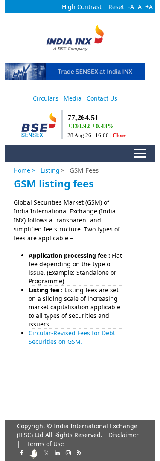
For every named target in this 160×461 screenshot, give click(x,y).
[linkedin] (56, 452)
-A (131, 7)
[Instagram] (67, 452)
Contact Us (102, 98)
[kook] (32, 452)
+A (149, 7)
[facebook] (21, 452)
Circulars (45, 98)
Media (72, 98)
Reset (116, 7)
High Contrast (82, 7)
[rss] (78, 452)
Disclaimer (123, 435)
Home (22, 170)
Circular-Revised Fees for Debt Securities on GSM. (72, 337)
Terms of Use (45, 444)
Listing (50, 170)
